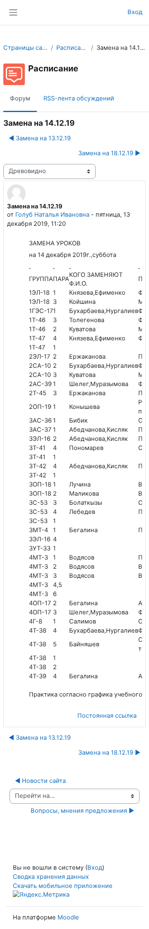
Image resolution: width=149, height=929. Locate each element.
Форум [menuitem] (20, 98)
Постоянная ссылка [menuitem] (107, 715)
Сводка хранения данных (51, 876)
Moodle (68, 917)
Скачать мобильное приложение (63, 886)
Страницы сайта (25, 47)
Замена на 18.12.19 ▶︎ (109, 153)
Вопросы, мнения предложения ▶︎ (82, 810)
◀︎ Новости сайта (40, 781)
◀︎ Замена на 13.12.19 (40, 138)
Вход (134, 12)
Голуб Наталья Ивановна (52, 214)
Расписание (72, 47)
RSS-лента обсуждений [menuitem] (78, 98)
